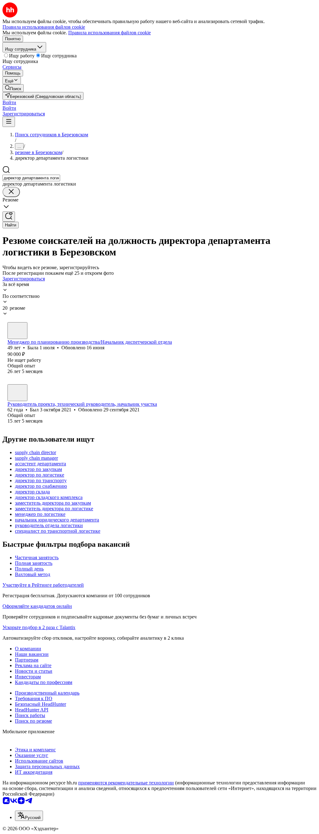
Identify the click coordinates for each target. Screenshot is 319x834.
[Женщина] (17, 330)
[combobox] (31, 178)
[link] (13, 88)
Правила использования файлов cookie (109, 32)
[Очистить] (11, 192)
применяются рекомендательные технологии (126, 782)
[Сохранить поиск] (8, 216)
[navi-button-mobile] (8, 122)
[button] (9, 102)
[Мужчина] (17, 392)
